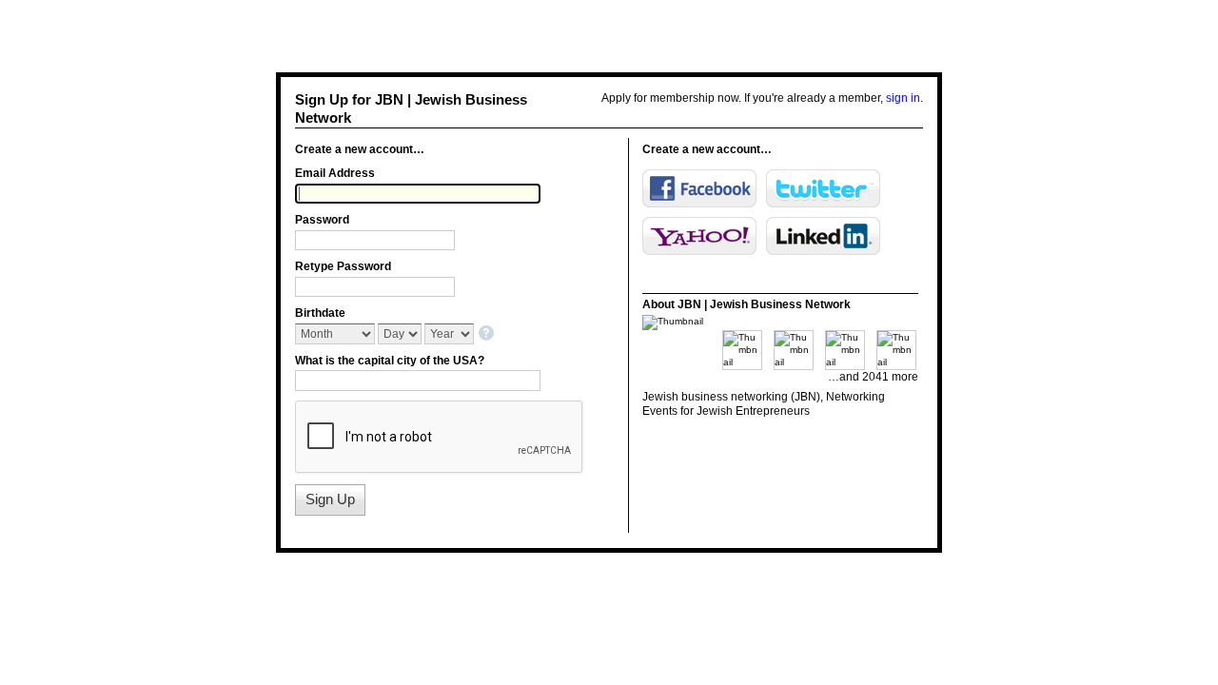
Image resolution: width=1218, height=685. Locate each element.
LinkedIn (823, 236)
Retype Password (343, 266)
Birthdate (320, 313)
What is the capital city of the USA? (389, 360)
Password (322, 219)
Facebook (699, 188)
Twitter (823, 188)
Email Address (335, 173)
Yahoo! (699, 236)
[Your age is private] (488, 334)
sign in (903, 98)
